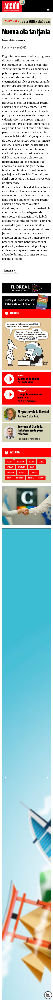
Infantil (31, 478)
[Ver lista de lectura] (48, 995)
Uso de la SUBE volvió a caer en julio (28, 22)
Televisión (20, 462)
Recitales (21, 467)
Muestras (22, 473)
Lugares (34, 473)
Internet (19, 478)
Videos (9, 462)
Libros (9, 478)
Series (41, 462)
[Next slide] (47, 778)
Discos (41, 478)
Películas (10, 473)
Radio (32, 467)
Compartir (8, 270)
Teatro (31, 462)
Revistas (10, 467)
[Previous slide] (6, 778)
